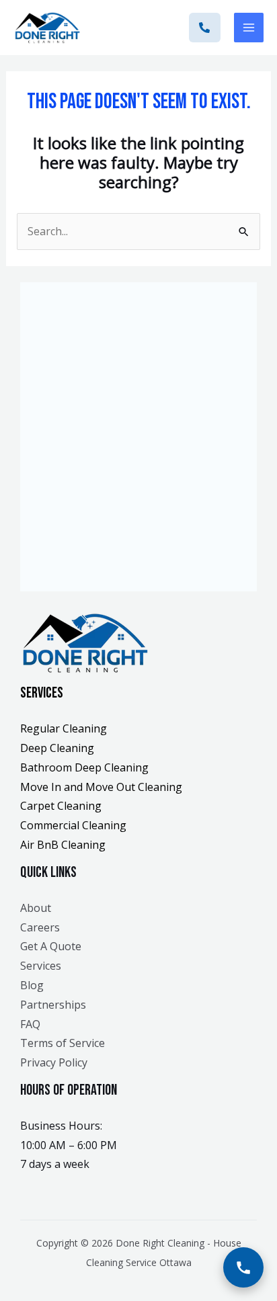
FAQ (30, 1024)
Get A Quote (50, 946)
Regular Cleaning (63, 728)
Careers (40, 927)
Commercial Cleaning (73, 825)
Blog (32, 985)
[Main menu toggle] (249, 27)
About (35, 907)
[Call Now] (243, 1267)
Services (40, 965)
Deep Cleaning (57, 748)
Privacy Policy (53, 1062)
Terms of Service (62, 1043)
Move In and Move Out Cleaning (101, 787)
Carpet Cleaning (61, 805)
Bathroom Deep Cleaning (84, 767)
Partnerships (53, 1004)
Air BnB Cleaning (63, 844)
